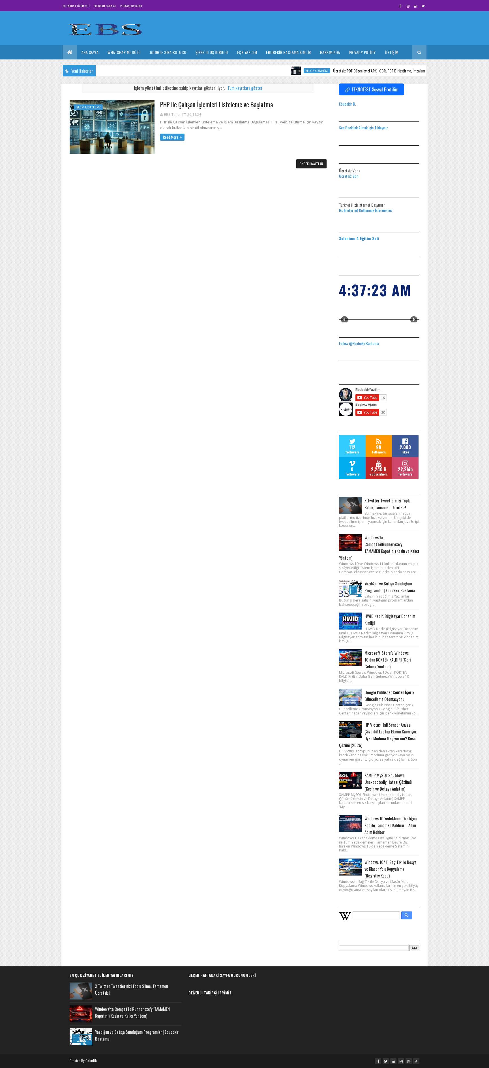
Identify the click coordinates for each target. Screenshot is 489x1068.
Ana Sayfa (90, 52)
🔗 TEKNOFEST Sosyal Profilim (371, 89)
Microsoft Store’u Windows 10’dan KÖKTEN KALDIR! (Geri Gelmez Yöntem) (387, 659)
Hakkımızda (330, 52)
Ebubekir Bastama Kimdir (288, 52)
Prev (344, 319)
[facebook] (400, 6)
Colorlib (91, 1060)
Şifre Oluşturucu (212, 52)
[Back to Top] (416, 1061)
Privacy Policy (362, 52)
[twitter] (423, 6)
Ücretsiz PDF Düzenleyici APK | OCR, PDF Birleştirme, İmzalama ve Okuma (370, 71)
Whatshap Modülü (124, 52)
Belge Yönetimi (299, 71)
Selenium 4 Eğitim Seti (76, 6)
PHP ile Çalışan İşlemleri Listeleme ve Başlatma (216, 104)
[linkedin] (416, 6)
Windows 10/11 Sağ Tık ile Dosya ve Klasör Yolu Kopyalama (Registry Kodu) (390, 869)
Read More (170, 137)
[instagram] (408, 6)
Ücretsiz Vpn (348, 176)
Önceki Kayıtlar (311, 163)
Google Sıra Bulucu (168, 52)
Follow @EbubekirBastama (359, 343)
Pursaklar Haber (131, 6)
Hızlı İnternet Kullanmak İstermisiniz (366, 210)
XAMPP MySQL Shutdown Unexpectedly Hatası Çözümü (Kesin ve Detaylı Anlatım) (388, 782)
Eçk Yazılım (247, 52)
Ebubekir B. (347, 104)
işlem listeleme (88, 107)
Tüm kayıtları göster (245, 88)
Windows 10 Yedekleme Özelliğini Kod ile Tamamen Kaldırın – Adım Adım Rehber (390, 825)
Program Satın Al (105, 6)
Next (413, 319)
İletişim (391, 52)
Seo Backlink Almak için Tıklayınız (363, 127)
